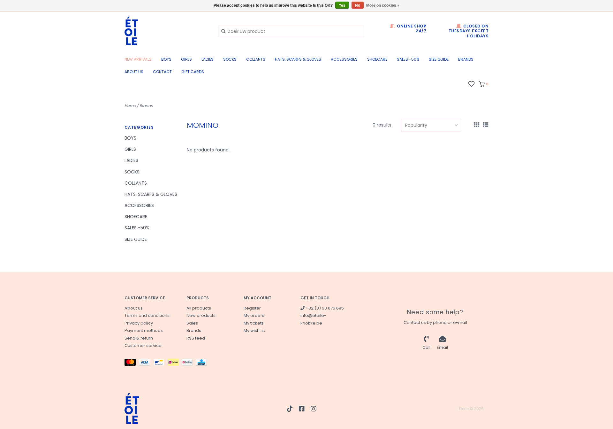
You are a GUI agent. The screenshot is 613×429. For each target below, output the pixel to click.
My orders (254, 315)
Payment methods (144, 330)
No (357, 5)
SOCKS (230, 59)
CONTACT (162, 71)
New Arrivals (138, 59)
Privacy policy (139, 323)
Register (252, 308)
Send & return (139, 338)
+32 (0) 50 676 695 (324, 308)
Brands (465, 59)
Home (130, 105)
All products (198, 308)
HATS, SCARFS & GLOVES (298, 59)
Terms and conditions (147, 315)
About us (134, 71)
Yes (342, 5)
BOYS (166, 59)
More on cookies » (382, 5)
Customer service (143, 345)
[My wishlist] (471, 83)
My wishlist (254, 330)
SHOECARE (377, 59)
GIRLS (186, 59)
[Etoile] (166, 31)
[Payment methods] (132, 364)
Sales (192, 323)
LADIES (207, 59)
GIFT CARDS (192, 71)
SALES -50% (408, 59)
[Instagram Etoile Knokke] (313, 409)
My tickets (254, 323)
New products (201, 315)
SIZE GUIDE (439, 59)
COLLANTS (255, 59)
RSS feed (195, 338)
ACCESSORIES (344, 59)
